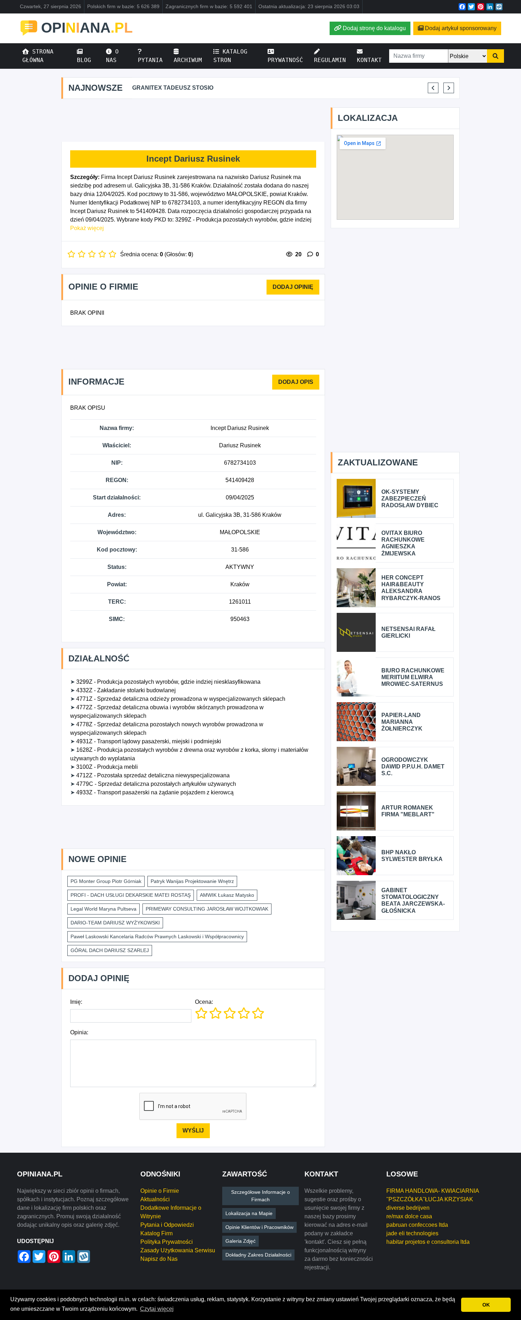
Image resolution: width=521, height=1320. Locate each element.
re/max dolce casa (409, 1216)
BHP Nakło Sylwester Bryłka (412, 855)
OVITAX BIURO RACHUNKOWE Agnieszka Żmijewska (403, 543)
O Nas (112, 55)
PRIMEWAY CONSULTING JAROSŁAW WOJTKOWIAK (207, 909)
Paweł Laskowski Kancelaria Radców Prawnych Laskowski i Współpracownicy (157, 936)
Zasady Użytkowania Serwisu (177, 1250)
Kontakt (369, 60)
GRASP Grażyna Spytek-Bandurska (406, 88)
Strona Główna (38, 55)
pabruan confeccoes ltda (417, 1225)
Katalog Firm (156, 1233)
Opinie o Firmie (159, 1191)
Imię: (76, 1002)
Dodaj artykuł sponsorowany (461, 28)
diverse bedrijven (408, 1208)
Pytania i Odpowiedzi (167, 1225)
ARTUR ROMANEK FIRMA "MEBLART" (408, 811)
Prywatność (285, 60)
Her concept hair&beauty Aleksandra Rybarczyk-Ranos (411, 588)
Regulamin (330, 60)
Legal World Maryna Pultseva (103, 909)
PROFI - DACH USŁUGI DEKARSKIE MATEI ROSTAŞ (131, 895)
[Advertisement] (193, 120)
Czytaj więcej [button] (157, 1309)
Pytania (150, 60)
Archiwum (188, 60)
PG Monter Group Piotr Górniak (106, 881)
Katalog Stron (230, 55)
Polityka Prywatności (166, 1242)
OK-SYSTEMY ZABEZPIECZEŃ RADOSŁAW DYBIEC (409, 498)
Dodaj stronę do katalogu (374, 28)
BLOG (84, 60)
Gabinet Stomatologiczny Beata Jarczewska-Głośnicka (413, 900)
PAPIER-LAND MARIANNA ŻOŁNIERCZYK (401, 722)
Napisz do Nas (159, 1259)
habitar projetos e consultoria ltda (428, 1242)
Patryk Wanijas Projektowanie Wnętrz (192, 881)
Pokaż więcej (87, 228)
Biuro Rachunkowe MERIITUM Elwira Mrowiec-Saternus (412, 677)
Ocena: (204, 1002)
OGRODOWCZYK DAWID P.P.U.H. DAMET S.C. (412, 766)
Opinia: (79, 1032)
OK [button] (486, 1305)
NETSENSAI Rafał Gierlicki (408, 632)
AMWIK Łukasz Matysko (227, 895)
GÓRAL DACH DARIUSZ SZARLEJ (110, 950)
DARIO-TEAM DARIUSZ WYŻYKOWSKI (115, 922)
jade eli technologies (412, 1233)
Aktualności (155, 1199)
